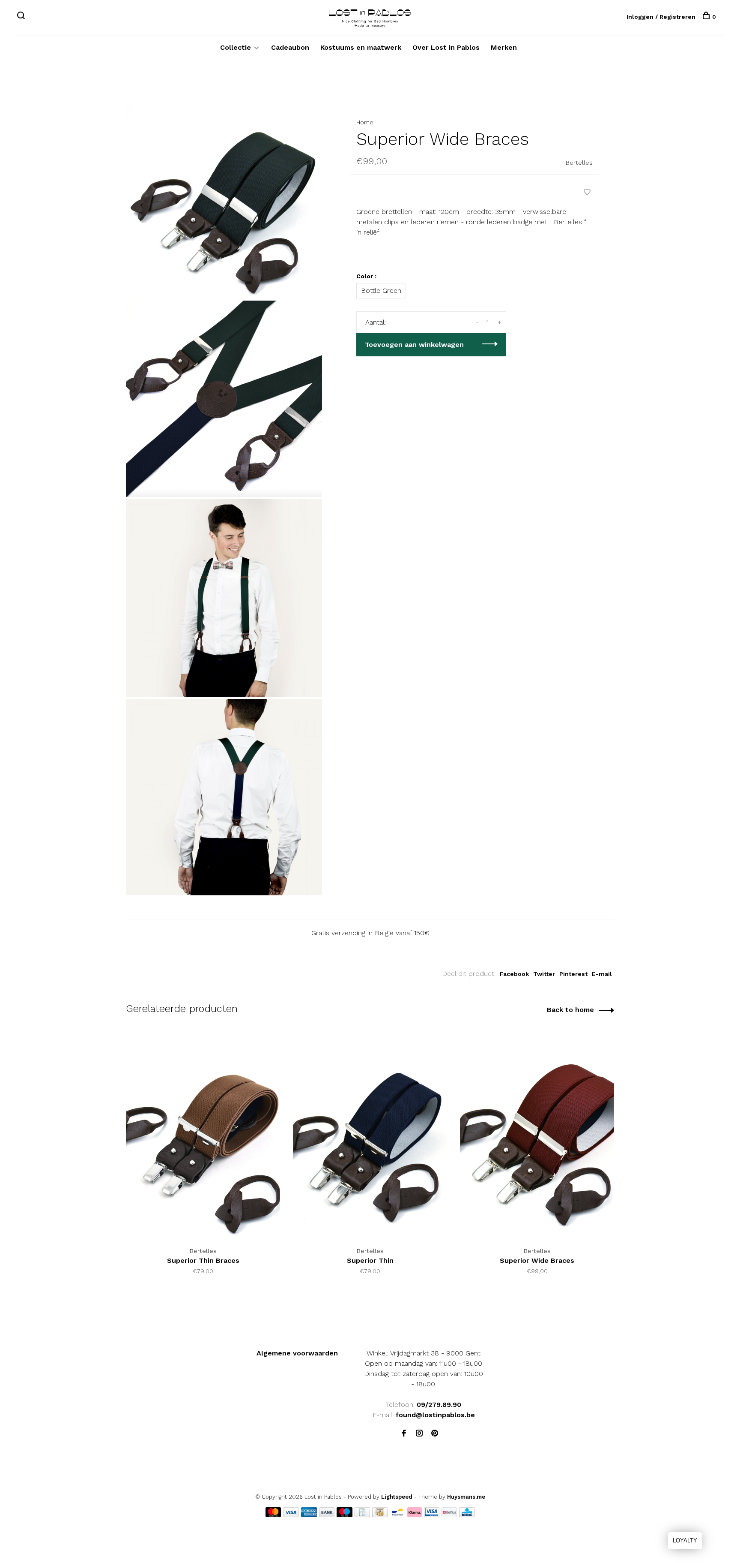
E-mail (602, 973)
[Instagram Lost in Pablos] (419, 1434)
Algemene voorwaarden (297, 1353)
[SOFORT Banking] (414, 1515)
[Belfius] (449, 1515)
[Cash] (380, 1515)
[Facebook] (403, 1434)
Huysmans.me (466, 1497)
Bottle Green (381, 290)
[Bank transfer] (327, 1515)
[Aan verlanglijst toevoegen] (587, 193)
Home (364, 122)
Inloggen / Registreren (661, 16)
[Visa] (291, 1515)
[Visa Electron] (431, 1515)
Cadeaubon (290, 47)
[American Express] (309, 1515)
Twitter (544, 973)
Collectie (235, 47)
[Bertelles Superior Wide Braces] (537, 1135)
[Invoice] (362, 1515)
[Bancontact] (397, 1515)
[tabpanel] (202, 1164)
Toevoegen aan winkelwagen (414, 344)
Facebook (514, 973)
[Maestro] (344, 1515)
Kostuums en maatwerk (360, 47)
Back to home (570, 1010)
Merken (504, 47)
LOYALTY (685, 1540)
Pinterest (573, 973)
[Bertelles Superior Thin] (370, 1135)
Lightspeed (396, 1497)
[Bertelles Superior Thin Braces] (203, 1135)
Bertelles (579, 162)
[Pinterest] (434, 1434)
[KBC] (466, 1515)
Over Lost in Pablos (446, 47)
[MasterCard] (273, 1515)
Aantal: (375, 322)
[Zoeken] (22, 16)
